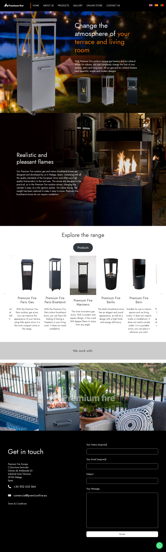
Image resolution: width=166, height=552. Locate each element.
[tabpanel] (104, 90)
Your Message (93, 488)
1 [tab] (101, 109)
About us (48, 5)
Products (63, 5)
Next (151, 90)
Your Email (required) (96, 459)
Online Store (94, 5)
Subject (90, 474)
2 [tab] (104, 109)
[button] (4, 293)
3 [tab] (108, 109)
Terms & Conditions (17, 503)
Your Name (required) (96, 444)
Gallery (77, 5)
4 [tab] (111, 109)
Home (36, 5)
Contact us (113, 5)
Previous (65, 90)
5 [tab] (115, 109)
